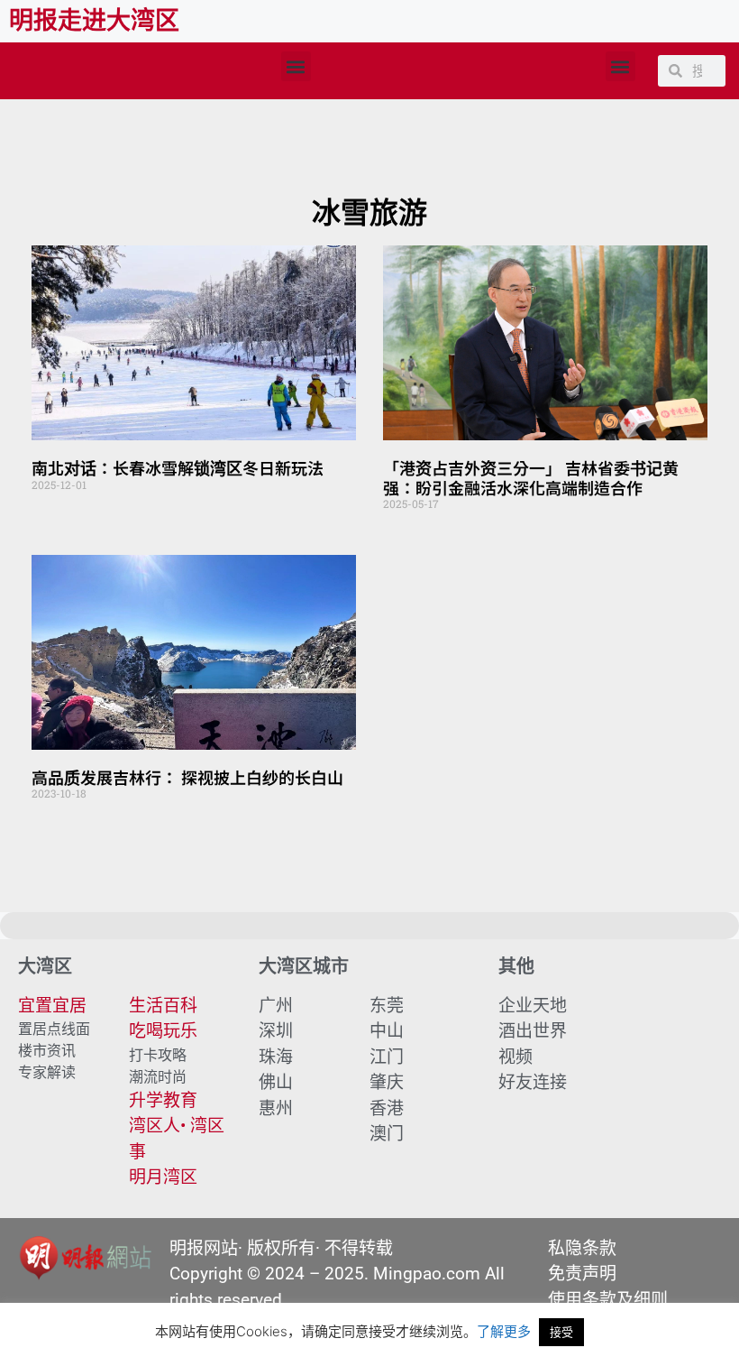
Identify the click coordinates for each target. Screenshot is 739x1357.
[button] (296, 66)
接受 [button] (561, 1332)
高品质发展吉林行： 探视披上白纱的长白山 (187, 777)
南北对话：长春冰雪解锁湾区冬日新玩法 (178, 467)
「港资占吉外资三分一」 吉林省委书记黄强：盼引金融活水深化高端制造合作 (531, 477)
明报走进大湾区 (94, 20)
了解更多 (504, 1331)
